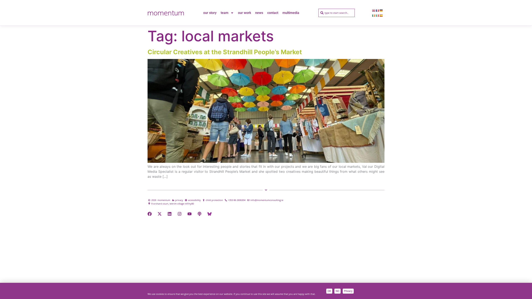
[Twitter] (159, 214)
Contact (272, 13)
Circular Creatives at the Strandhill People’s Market (225, 52)
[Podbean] (199, 214)
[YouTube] (189, 214)
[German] (381, 10)
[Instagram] (179, 214)
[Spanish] (381, 15)
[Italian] (377, 15)
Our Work (244, 13)
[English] (374, 10)
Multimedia (290, 13)
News (259, 13)
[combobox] (336, 13)
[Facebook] (149, 214)
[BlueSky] (209, 214)
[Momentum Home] (166, 13)
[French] (377, 10)
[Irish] (374, 15)
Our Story (210, 13)
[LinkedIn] (169, 214)
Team (224, 13)
